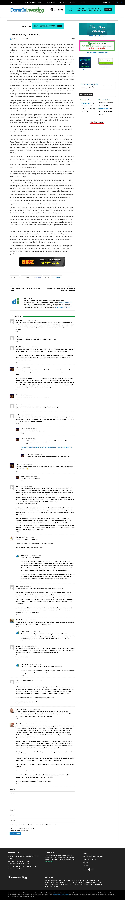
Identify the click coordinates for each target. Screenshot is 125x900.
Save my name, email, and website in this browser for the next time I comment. (34, 825)
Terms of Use (27, 305)
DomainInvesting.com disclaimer (61, 894)
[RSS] (117, 2)
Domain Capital (104, 100)
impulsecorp (20, 320)
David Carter (20, 347)
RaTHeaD (19, 405)
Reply (17, 331)
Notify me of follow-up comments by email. (22, 828)
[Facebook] (113, 2)
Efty (84, 69)
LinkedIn (67, 307)
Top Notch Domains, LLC (65, 302)
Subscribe (106, 2)
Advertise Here (86, 100)
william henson (21, 337)
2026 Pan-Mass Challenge (97, 36)
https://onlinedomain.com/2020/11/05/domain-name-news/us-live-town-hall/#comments (46, 447)
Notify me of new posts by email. (20, 830)
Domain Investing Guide (89, 84)
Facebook (61, 307)
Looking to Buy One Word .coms (97, 52)
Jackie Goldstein (21, 709)
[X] (121, 2)
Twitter (56, 307)
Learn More (48, 862)
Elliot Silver (17, 38)
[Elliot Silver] (11, 39)
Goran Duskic (20, 724)
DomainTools (86, 103)
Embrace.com (103, 108)
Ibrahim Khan (20, 620)
